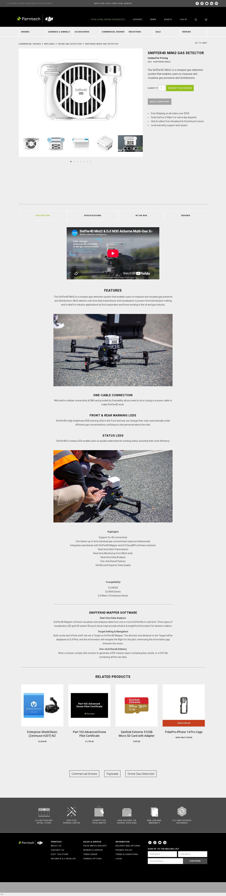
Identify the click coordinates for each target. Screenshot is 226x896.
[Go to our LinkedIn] (211, 3)
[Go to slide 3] (77, 161)
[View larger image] (81, 89)
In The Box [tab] (141, 215)
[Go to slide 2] (74, 161)
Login (118, 859)
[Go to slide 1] (70, 161)
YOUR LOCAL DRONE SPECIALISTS (108, 19)
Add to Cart (42, 748)
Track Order (90, 854)
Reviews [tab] (185, 215)
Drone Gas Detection (70, 44)
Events (168, 19)
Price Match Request (95, 846)
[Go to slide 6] (87, 161)
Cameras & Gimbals (59, 32)
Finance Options (92, 859)
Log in (183, 19)
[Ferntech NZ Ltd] (35, 19)
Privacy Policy (123, 850)
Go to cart (201, 43)
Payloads (49, 44)
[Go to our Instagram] (202, 3)
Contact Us (57, 850)
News (153, 19)
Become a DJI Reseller (63, 859)
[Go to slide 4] (80, 161)
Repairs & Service (93, 850)
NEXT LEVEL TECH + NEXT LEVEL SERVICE (113, 3)
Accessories (82, 32)
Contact (137, 19)
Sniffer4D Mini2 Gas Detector (101, 44)
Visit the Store (59, 854)
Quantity (153, 88)
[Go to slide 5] (84, 161)
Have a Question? (159, 102)
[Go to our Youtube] (159, 842)
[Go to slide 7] (90, 161)
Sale (158, 32)
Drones (25, 32)
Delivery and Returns (127, 846)
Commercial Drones (113, 32)
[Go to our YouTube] (206, 3)
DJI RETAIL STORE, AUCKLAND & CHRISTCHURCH (29, 3)
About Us (56, 846)
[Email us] (216, 3)
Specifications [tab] (92, 215)
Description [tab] (43, 215)
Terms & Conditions (126, 854)
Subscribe (195, 861)
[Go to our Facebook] (197, 3)
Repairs (186, 32)
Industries (135, 32)
